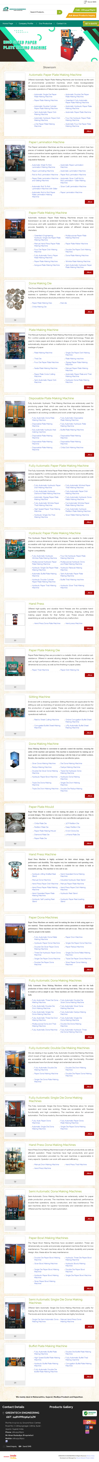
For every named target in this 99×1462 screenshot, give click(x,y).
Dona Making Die (40, 283)
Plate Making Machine (43, 330)
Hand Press (36, 603)
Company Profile (26, 23)
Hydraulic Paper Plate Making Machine (55, 533)
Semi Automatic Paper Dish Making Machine (45, 113)
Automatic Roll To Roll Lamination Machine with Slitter (44, 187)
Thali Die (37, 359)
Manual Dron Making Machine (46, 1164)
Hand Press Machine (42, 854)
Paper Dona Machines (43, 917)
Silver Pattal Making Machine (77, 515)
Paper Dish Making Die (69, 670)
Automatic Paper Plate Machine (78, 112)
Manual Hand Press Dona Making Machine (70, 1320)
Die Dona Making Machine (71, 763)
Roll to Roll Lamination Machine (45, 175)
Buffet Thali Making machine (72, 580)
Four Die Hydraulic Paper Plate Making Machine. (78, 119)
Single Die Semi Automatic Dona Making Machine (45, 1320)
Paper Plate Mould (41, 807)
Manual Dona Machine (41, 880)
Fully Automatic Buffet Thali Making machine (77, 1359)
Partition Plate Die (41, 827)
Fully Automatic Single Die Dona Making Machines (55, 1099)
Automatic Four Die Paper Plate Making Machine (78, 125)
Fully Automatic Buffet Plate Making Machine (45, 1353)
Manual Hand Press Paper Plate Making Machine (47, 245)
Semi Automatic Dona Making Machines (55, 1191)
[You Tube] (91, 1429)
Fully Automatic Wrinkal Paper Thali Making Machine (78, 486)
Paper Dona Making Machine (46, 1073)
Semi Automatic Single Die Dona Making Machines (55, 1301)
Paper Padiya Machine (75, 947)
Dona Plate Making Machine (77, 255)
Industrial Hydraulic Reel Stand (72, 880)
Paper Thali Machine (40, 670)
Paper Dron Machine (74, 937)
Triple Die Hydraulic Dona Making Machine (70, 772)
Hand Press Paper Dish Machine (45, 884)
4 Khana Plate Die (73, 835)
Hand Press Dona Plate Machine (47, 623)
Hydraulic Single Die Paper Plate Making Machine (45, 569)
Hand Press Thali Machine (76, 1164)
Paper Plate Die (40, 838)
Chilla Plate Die (40, 823)
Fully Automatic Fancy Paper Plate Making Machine (46, 256)
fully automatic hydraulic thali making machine (44, 431)
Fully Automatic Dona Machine (44, 1030)
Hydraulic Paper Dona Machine (47, 943)
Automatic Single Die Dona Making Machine (43, 1128)
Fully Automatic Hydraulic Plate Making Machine (73, 425)
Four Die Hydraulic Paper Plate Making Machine (72, 557)
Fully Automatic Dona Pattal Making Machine (45, 938)
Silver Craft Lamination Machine (73, 186)
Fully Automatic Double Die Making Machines (59, 1048)
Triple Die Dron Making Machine (45, 789)
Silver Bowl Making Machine (45, 1263)
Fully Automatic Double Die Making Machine (45, 1069)
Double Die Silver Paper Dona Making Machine (46, 948)
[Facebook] (87, 1429)
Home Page (8, 23)
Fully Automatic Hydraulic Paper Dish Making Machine (47, 486)
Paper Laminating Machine (43, 171)
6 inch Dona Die (72, 831)
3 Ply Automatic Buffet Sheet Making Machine (77, 726)
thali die (63, 303)
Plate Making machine (75, 359)
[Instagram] (87, 1433)
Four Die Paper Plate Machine (46, 362)
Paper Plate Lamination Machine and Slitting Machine (45, 179)
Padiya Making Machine (42, 767)
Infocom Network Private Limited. (85, 1458)
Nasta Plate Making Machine (45, 368)
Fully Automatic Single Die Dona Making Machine (43, 1013)
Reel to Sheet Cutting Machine (46, 720)
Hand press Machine (74, 623)
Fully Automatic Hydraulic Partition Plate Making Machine (78, 510)
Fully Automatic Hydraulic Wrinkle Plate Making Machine (44, 557)
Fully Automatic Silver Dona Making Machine (71, 1007)
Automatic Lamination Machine (73, 171)
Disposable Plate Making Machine (51, 398)
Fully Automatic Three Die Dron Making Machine (45, 1019)
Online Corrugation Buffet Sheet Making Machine (79, 721)
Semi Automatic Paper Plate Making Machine (71, 575)
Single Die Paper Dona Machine (79, 943)
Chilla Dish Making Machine (71, 447)
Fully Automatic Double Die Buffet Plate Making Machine (45, 1370)
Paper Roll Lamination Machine (73, 175)
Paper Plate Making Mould (45, 831)
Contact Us (61, 23)
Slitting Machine (39, 697)
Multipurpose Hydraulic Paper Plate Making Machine (44, 563)
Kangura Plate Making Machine (47, 265)
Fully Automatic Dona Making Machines (55, 980)
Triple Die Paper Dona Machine (78, 959)
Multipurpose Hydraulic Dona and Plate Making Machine (72, 563)
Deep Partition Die (73, 827)
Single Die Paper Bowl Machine (78, 1275)
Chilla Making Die (39, 307)
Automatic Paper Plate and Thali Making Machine (79, 375)
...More (88, 131)
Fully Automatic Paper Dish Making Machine (77, 492)
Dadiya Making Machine (70, 767)
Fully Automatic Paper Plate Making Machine (59, 465)
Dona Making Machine (44, 743)
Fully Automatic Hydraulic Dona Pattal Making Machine (79, 498)
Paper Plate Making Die (44, 650)
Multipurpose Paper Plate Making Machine (76, 236)
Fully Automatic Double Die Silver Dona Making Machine (72, 1001)
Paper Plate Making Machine (46, 100)
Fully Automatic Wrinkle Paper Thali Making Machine (46, 504)
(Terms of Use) (90, 1455)
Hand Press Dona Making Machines (52, 1145)
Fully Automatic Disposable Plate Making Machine (71, 419)
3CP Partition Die (72, 823)
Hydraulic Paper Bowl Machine (44, 777)
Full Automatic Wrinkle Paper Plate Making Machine (77, 504)
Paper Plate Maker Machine (77, 244)
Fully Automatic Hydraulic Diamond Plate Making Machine (47, 492)
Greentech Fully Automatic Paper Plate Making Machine (77, 101)
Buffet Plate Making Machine (72, 430)
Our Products (45, 23)
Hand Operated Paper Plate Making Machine (43, 894)
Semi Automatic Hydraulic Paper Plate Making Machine (79, 266)
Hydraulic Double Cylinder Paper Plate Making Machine (43, 581)
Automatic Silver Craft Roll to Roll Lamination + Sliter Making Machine (72, 180)
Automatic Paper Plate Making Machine (55, 74)
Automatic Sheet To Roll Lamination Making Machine (43, 166)
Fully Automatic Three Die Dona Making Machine (45, 1001)
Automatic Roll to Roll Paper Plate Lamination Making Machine (43, 194)
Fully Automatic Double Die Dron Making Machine (43, 1007)
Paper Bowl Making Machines (48, 1238)
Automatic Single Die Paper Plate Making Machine (45, 95)
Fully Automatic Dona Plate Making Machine (43, 419)
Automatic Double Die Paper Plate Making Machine (77, 95)
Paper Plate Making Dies (42, 303)
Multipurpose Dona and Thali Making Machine (44, 1025)
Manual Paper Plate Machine (72, 884)
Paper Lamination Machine (46, 142)
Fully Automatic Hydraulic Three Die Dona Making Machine (73, 1031)
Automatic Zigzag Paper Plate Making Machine (46, 498)
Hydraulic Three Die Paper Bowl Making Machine (79, 1259)
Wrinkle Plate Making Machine (78, 261)
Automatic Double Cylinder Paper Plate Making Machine (46, 107)
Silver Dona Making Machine (44, 763)
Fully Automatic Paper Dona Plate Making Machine (72, 1122)
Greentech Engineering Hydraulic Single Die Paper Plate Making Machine (47, 237)
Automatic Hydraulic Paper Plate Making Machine (79, 107)
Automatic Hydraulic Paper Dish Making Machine (47, 119)
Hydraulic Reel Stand (69, 893)
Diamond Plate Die (41, 835)
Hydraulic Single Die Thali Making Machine (44, 516)
